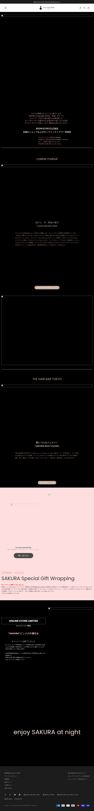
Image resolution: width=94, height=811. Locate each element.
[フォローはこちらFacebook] (5, 795)
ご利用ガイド (8, 785)
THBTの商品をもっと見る (47, 483)
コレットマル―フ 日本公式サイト (77, 779)
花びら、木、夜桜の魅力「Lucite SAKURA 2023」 (47, 224)
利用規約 (7, 779)
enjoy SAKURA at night (47, 732)
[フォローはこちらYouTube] (15, 795)
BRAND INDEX (8, 799)
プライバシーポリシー (10, 776)
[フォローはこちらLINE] (20, 795)
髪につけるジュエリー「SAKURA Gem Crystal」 (47, 444)
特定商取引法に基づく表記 (12, 773)
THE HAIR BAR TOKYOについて (77, 773)
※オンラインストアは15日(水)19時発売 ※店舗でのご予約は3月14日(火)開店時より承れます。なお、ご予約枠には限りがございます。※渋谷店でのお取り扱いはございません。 (54, 141)
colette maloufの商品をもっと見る (47, 288)
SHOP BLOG (18, 799)
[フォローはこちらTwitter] (10, 795)
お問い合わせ (8, 788)
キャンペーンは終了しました (23, 641)
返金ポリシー (8, 782)
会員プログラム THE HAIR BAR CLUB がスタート (47, 2)
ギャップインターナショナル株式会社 (79, 776)
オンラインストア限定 (23, 626)
